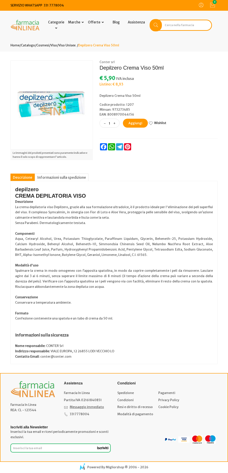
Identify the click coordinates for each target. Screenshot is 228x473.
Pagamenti (166, 393)
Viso (54, 45)
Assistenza (136, 22)
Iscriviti (102, 448)
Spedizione (125, 393)
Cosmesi (42, 45)
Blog (116, 22)
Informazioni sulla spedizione (61, 177)
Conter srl (107, 62)
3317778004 (79, 414)
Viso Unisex (67, 45)
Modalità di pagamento (135, 414)
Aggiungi (135, 123)
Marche (74, 22)
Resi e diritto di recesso (135, 407)
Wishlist (160, 123)
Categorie (56, 22)
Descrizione (22, 177)
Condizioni (125, 400)
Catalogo (28, 45)
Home (15, 45)
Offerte (94, 22)
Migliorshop (115, 467)
